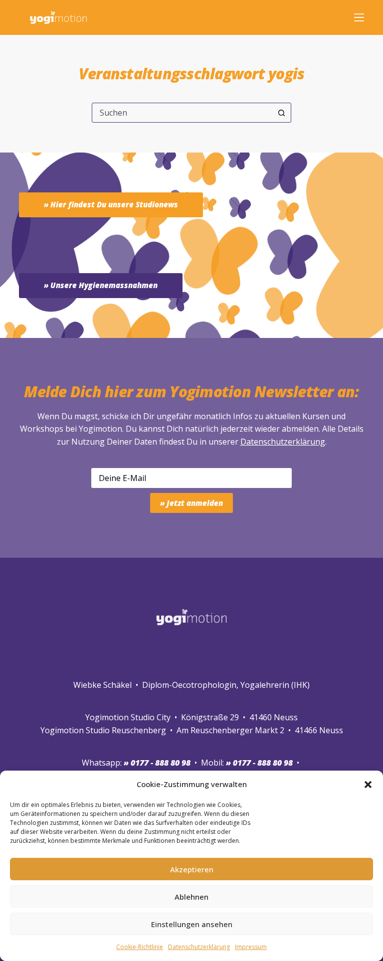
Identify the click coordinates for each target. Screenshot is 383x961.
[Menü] (359, 17)
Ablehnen (191, 897)
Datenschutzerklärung (282, 441)
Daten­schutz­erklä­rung (199, 947)
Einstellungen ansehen (191, 924)
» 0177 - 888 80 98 (259, 762)
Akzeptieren (191, 869)
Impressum (251, 947)
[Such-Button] (281, 112)
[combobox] (182, 113)
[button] (368, 785)
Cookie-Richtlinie (139, 947)
